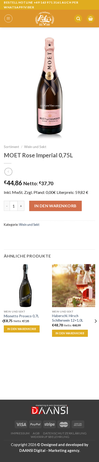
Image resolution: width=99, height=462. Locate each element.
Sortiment (11, 147)
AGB (36, 433)
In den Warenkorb (55, 205)
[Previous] (3, 331)
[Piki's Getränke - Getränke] (44, 18)
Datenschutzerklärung (65, 433)
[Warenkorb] (91, 18)
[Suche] (78, 18)
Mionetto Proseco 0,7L (21, 316)
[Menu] (8, 18)
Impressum (20, 433)
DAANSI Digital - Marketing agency (49, 450)
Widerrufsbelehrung (50, 437)
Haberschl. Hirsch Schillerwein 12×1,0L (67, 318)
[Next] (95, 331)
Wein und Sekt (35, 147)
